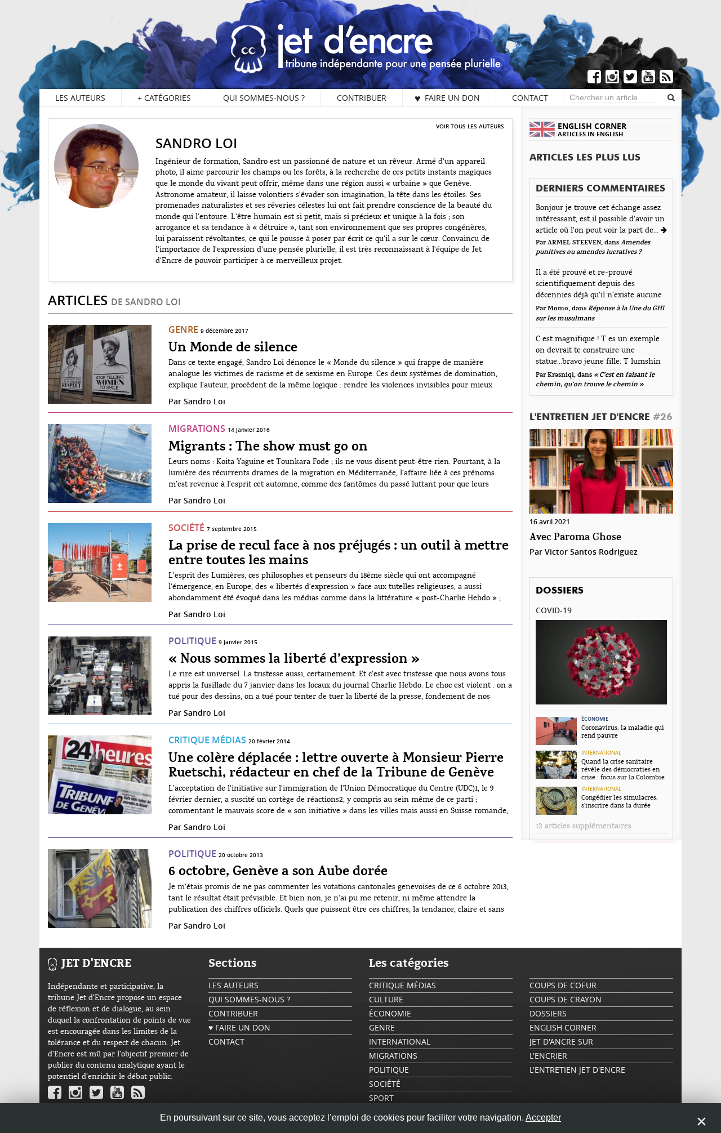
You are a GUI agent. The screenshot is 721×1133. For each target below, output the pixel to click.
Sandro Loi (204, 401)
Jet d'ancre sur (561, 1041)
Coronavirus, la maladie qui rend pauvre (622, 731)
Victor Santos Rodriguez (591, 551)
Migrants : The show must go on (268, 447)
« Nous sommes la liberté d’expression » (294, 659)
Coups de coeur (563, 985)
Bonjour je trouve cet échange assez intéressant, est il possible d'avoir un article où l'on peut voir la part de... (600, 219)
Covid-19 (554, 610)
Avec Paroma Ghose (575, 537)
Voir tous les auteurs (470, 126)
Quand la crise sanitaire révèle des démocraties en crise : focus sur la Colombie (623, 769)
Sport (381, 1097)
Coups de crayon (565, 999)
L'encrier (548, 1055)
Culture (386, 999)
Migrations (196, 428)
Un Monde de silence (232, 348)
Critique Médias (207, 740)
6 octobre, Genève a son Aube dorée (278, 871)
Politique (192, 641)
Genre (183, 329)
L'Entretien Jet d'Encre (601, 417)
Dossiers (560, 591)
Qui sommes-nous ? (264, 97)
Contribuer (361, 97)
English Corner (563, 1027)
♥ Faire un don (447, 98)
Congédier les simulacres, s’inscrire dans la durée (619, 801)
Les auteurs (80, 97)
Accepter (543, 1117)
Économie (594, 719)
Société (186, 527)
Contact (530, 97)
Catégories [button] (164, 97)
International (601, 753)
